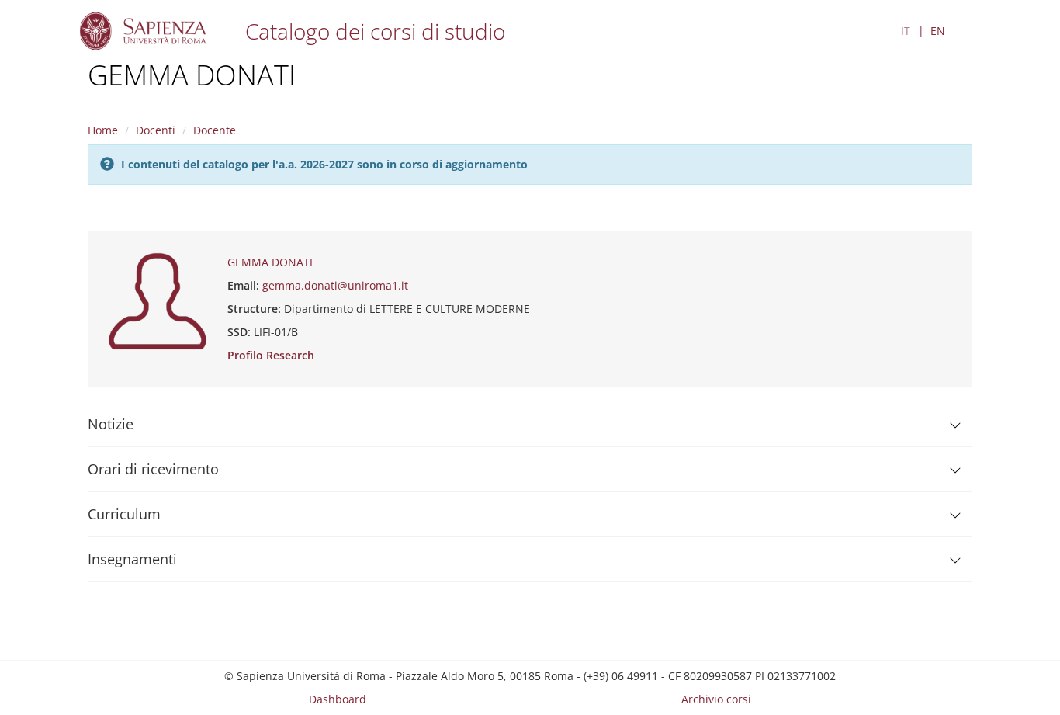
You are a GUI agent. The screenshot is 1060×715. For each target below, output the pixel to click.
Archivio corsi (716, 699)
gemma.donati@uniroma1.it (335, 285)
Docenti (155, 130)
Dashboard (337, 699)
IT (905, 30)
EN (937, 30)
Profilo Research (270, 355)
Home (103, 130)
